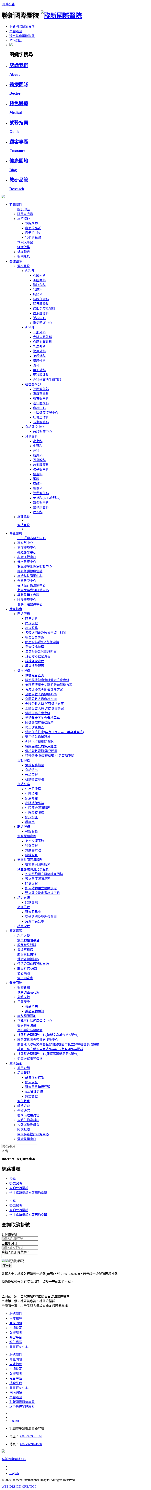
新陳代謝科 (41, 299)
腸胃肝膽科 (41, 304)
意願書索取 (33, 850)
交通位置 (23, 907)
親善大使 (23, 935)
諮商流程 (31, 883)
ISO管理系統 (34, 1091)
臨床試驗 (23, 1129)
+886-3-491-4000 (31, 1444)
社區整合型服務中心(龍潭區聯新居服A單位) (47, 1053)
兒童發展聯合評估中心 (33, 590)
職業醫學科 (41, 398)
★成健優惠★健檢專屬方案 (44, 689)
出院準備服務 (34, 803)
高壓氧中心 (25, 543)
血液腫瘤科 (41, 313)
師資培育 (23, 1106)
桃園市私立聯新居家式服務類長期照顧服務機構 (50, 1049)
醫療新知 (23, 987)
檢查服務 (31, 628)
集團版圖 (15, 31)
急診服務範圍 (34, 765)
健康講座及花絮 (28, 992)
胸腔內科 (39, 285)
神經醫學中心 (26, 552)
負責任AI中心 (19, 1346)
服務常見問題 (26, 945)
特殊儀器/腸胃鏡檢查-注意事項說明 (49, 755)
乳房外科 (39, 346)
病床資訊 (31, 817)
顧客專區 (15, 930)
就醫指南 (15, 609)
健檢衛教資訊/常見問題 (41, 751)
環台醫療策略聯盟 (22, 36)
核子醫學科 (41, 469)
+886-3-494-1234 (31, 1436)
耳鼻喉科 (39, 460)
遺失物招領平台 (28, 940)
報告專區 (15, 1342)
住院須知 (31, 793)
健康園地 (15, 983)
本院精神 (23, 218)
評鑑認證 (31, 1096)
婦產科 (37, 474)
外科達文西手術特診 (47, 379)
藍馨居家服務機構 (29, 1058)
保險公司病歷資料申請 (33, 964)
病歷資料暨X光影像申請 (42, 642)
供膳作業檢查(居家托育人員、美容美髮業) (54, 732)
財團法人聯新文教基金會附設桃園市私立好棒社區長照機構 (58, 1044)
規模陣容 (23, 252)
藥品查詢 (31, 1006)
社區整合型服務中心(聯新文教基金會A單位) (47, 1035)
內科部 (30, 270)
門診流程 (31, 623)
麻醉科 (37, 483)
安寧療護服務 (34, 841)
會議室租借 (25, 949)
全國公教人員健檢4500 (41, 694)
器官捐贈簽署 (34, 666)
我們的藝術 (33, 237)
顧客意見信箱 (26, 954)
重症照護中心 (42, 322)
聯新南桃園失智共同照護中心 (37, 1039)
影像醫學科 (41, 502)
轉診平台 (15, 1337)
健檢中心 (39, 408)
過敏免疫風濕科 (44, 308)
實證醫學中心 (26, 1139)
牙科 (36, 450)
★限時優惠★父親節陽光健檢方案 (48, 684)
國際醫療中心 (26, 599)
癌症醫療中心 (26, 547)
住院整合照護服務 (37, 807)
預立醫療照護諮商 (37, 878)
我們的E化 (32, 233)
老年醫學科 (41, 403)
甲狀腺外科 (41, 375)
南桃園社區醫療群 (29, 1030)
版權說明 (15, 1332)
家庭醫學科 (41, 393)
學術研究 (23, 1110)
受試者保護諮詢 (28, 959)
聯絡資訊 (31, 855)
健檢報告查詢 (34, 675)
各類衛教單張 (34, 779)
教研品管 (15, 1063)
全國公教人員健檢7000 (41, 699)
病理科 (37, 512)
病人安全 (31, 1082)
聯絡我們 (15, 1313)
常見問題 (15, 1323)
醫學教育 (23, 1101)
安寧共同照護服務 (29, 860)
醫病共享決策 (26, 1025)
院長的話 (23, 209)
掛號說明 (15, 1183)
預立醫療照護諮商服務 (33, 869)
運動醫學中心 (26, 580)
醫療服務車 (33, 912)
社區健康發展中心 (45, 412)
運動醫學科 (41, 493)
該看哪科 (31, 618)
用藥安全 (23, 1001)
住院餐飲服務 (34, 812)
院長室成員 (25, 214)
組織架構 (23, 247)
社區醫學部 (33, 384)
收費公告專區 (34, 637)
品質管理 (23, 1072)
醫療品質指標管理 (37, 1087)
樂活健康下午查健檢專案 (42, 718)
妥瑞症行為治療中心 (31, 585)
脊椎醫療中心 (26, 561)
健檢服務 (23, 670)
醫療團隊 (15, 261)
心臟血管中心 (26, 557)
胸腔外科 (39, 360)
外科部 (30, 327)
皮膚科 (37, 455)
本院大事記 (25, 242)
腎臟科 (37, 289)
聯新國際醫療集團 (22, 26)
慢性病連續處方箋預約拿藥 (28, 1192)
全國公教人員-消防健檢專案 (44, 708)
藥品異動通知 (34, 1011)
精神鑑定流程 (34, 661)
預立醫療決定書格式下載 (42, 893)
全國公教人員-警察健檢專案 (44, 703)
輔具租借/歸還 (27, 968)
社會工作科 (41, 417)
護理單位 (23, 516)
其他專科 (31, 436)
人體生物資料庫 (28, 1120)
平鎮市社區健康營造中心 (34, 1020)
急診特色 (31, 770)
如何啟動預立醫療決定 (41, 888)
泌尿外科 (39, 351)
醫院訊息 (23, 256)
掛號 (12, 1178)
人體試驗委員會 (28, 1124)
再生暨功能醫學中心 (31, 538)
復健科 (37, 488)
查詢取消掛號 (18, 1188)
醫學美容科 (41, 507)
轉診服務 (23, 826)
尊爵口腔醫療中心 (29, 604)
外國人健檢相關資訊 (39, 741)
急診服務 (23, 760)
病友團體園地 (26, 1016)
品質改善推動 (34, 1077)
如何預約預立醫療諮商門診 (44, 874)
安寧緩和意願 (26, 836)
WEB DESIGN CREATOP (19, 1486)
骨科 (36, 365)
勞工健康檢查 (34, 727)
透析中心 (39, 318)
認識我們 (15, 204)
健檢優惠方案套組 (37, 713)
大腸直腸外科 (42, 337)
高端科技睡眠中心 (29, 576)
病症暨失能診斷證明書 (41, 651)
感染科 (37, 294)
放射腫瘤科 (41, 464)
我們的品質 (33, 228)
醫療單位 (23, 266)
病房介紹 (31, 798)
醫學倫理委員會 (28, 1115)
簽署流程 (31, 845)
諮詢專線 (23, 897)
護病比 (30, 822)
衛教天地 (23, 997)
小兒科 (37, 441)
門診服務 (23, 613)
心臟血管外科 (42, 341)
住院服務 (23, 784)
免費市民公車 (34, 921)
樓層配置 (23, 926)
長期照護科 (41, 422)
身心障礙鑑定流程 (37, 656)
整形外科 (39, 370)
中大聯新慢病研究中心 (33, 1134)
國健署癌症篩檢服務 (39, 722)
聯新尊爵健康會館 (29, 571)
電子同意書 (25, 978)
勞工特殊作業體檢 (37, 736)
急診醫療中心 (34, 427)
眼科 (36, 479)
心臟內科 (39, 275)
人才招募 (15, 1318)
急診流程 (31, 774)
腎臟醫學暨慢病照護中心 (34, 566)
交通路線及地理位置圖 (41, 916)
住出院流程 (33, 789)
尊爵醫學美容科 (28, 595)
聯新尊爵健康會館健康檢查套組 (47, 680)
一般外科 (39, 332)
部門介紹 (23, 1068)
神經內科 (39, 280)
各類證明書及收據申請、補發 (45, 632)
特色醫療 (15, 533)
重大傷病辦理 (34, 647)
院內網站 (15, 40)
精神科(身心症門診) (46, 498)
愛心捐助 (23, 973)
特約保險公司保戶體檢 (41, 746)
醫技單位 (23, 525)
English (14, 1420)
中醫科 (37, 446)
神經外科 (39, 356)
